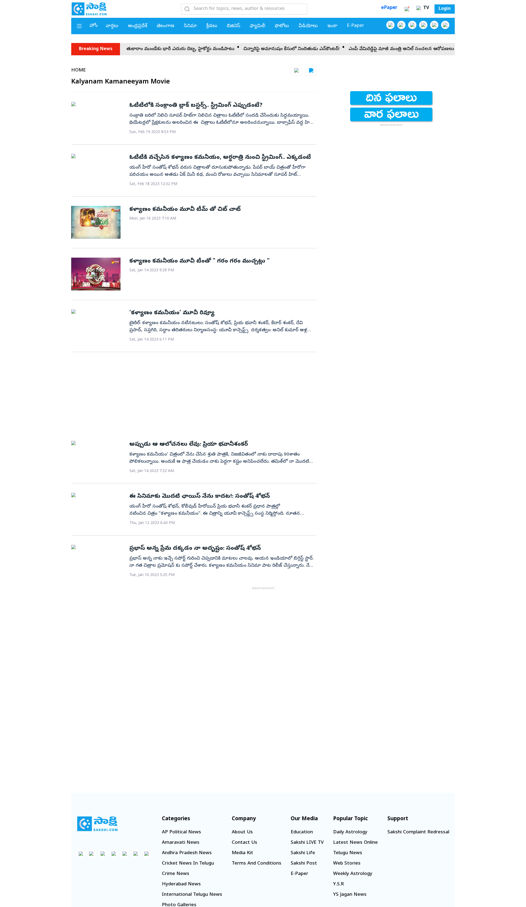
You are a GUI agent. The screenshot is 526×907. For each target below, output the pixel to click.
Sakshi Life (303, 853)
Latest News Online (355, 843)
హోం (94, 26)
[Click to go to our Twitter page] (412, 25)
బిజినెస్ (233, 26)
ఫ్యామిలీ (257, 26)
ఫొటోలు (282, 26)
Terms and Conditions (256, 863)
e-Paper (355, 26)
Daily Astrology (350, 832)
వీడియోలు (308, 26)
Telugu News (347, 853)
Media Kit (242, 853)
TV (425, 8)
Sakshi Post (304, 863)
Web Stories (347, 863)
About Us (242, 832)
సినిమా (190, 26)
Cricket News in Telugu (188, 863)
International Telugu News (192, 895)
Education (302, 832)
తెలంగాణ (165, 26)
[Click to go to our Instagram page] (423, 25)
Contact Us (244, 843)
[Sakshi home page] (97, 824)
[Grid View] (296, 70)
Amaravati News (180, 843)
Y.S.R (338, 884)
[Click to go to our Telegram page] (136, 854)
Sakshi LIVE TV (307, 843)
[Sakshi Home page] (89, 9)
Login (445, 9)
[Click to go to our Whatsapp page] (401, 25)
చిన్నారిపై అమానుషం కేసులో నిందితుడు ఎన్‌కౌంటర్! (262, 49)
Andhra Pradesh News (187, 853)
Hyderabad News (181, 884)
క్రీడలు (211, 26)
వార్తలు (112, 26)
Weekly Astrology (352, 874)
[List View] (311, 70)
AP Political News (181, 832)
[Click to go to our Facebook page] (390, 25)
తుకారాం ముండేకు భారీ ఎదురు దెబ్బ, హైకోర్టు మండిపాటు (151, 49)
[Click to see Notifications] (407, 9)
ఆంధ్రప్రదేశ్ (137, 26)
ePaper (389, 8)
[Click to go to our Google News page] (445, 25)
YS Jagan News (350, 895)
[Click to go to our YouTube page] (434, 25)
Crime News (175, 874)
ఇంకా (332, 26)
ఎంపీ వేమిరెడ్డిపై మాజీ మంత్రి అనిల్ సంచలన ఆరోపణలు (371, 49)
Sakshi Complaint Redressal (418, 832)
